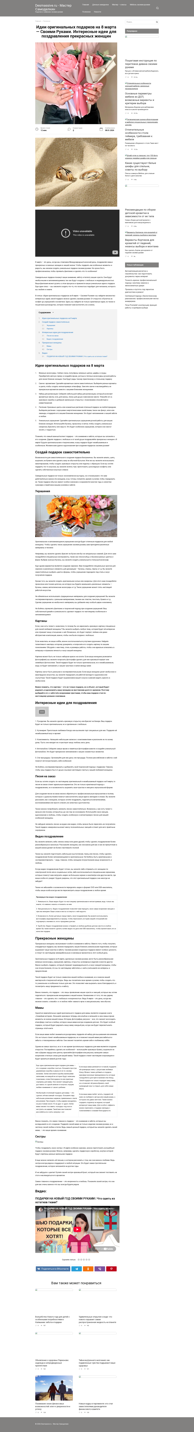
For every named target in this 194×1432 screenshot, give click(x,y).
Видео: (45, 353)
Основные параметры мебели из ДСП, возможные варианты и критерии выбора (139, 98)
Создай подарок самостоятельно (55, 322)
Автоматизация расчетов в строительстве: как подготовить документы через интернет (138, 273)
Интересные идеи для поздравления (57, 332)
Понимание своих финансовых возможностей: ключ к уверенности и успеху (52, 1406)
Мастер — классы (119, 5)
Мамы (49, 346)
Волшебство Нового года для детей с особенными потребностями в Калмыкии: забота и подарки (52, 1319)
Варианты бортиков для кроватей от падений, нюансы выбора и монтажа (141, 243)
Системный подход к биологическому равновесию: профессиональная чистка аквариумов (141, 298)
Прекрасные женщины (52, 343)
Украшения (51, 325)
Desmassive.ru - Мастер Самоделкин (53, 7)
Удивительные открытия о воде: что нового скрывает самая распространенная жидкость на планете (97, 1319)
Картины (50, 329)
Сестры (49, 349)
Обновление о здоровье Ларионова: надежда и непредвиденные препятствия (52, 1363)
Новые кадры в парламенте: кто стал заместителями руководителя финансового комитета (96, 1406)
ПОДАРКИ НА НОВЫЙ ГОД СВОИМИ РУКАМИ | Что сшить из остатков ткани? (77, 356)
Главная (85, 5)
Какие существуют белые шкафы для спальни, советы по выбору (140, 166)
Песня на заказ (52, 336)
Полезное (86, 12)
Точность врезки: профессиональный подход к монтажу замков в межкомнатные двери (141, 283)
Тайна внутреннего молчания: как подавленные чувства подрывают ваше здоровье (97, 1363)
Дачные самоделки (100, 5)
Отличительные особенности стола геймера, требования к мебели (138, 134)
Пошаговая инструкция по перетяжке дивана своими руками (141, 64)
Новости (97, 12)
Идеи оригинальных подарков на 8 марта (59, 318)
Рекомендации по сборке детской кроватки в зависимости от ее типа (140, 213)
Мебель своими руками (140, 5)
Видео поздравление (55, 339)
